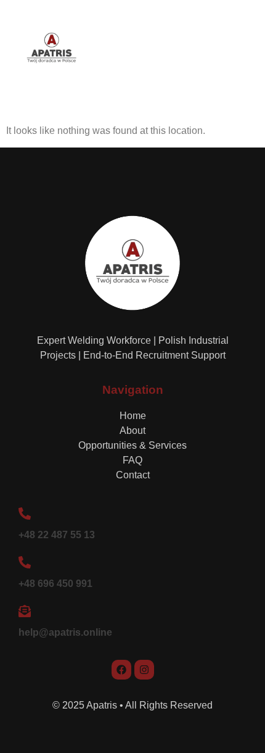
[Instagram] (144, 670)
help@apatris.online (65, 632)
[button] (240, 50)
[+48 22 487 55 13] (24, 513)
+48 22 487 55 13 (56, 535)
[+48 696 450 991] (24, 562)
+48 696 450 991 (55, 583)
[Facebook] (121, 670)
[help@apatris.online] (24, 611)
